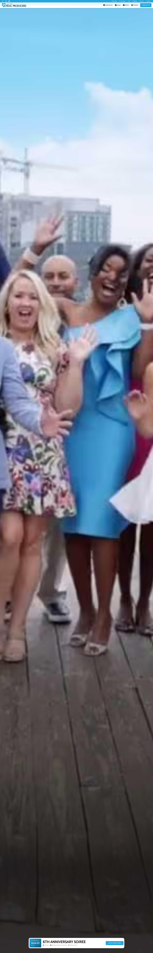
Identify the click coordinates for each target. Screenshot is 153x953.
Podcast (148, 1)
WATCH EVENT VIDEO (114, 943)
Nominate (114, 1)
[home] (14, 5)
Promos (142, 1)
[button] (108, 5)
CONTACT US (146, 5)
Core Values (122, 1)
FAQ (129, 1)
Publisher (135, 1)
